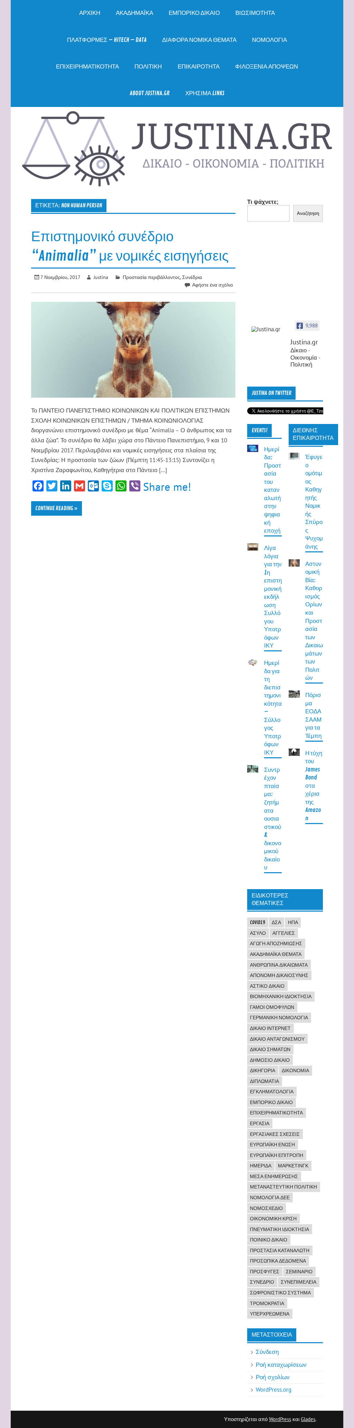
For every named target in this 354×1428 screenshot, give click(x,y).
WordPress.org (273, 1389)
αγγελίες (283, 933)
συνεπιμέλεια (298, 1282)
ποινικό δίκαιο (268, 1240)
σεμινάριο (299, 1271)
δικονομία (295, 1070)
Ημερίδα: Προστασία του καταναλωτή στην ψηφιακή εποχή (272, 490)
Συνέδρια (192, 277)
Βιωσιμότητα (255, 13)
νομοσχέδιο (266, 1208)
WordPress (280, 1419)
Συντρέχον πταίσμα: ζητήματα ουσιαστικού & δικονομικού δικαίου (272, 818)
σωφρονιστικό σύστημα (280, 1293)
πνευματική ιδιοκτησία (279, 1229)
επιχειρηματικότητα (276, 1113)
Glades (308, 1419)
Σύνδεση (267, 1352)
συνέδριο (262, 1282)
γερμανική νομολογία (279, 1017)
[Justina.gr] (269, 329)
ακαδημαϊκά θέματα (275, 954)
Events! (260, 430)
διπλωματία (264, 1081)
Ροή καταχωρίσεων (281, 1364)
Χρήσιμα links (204, 93)
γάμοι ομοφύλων (272, 1007)
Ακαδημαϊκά (134, 13)
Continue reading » (56, 508)
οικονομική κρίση (273, 1218)
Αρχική (89, 13)
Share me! (167, 486)
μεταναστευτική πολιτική (283, 1187)
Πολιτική (148, 66)
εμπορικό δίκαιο (271, 1102)
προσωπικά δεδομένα (278, 1261)
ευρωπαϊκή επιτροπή (276, 1155)
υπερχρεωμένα (269, 1314)
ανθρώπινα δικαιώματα (279, 965)
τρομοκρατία (267, 1303)
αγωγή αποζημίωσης (276, 943)
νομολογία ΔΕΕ (270, 1197)
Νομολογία (269, 40)
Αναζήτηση (308, 213)
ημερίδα (260, 1166)
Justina (101, 277)
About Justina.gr (150, 93)
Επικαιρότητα (199, 66)
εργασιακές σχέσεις (275, 1134)
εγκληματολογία (272, 1091)
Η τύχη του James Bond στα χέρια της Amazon (313, 786)
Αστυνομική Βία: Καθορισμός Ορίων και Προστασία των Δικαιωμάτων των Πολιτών (314, 620)
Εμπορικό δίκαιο (194, 13)
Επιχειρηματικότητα (87, 66)
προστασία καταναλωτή (279, 1250)
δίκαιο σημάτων (270, 1049)
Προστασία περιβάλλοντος (151, 277)
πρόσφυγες (264, 1271)
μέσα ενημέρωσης (274, 1176)
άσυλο (258, 933)
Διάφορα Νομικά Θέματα (199, 40)
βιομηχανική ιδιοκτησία (280, 996)
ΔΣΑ (276, 922)
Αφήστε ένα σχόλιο (212, 284)
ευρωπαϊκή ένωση (272, 1144)
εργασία (259, 1123)
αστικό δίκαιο (267, 986)
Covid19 (257, 922)
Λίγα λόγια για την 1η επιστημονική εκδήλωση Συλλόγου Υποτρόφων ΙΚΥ (273, 596)
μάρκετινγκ (293, 1166)
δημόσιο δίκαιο (270, 1060)
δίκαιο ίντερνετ (270, 1028)
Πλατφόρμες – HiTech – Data (107, 40)
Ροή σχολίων (273, 1377)
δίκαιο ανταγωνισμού (277, 1039)
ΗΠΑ (293, 922)
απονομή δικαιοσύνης (279, 975)
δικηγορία (262, 1070)
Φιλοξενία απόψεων (266, 66)
